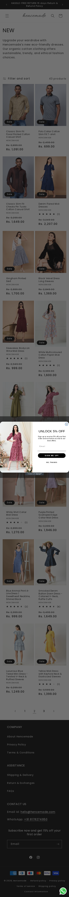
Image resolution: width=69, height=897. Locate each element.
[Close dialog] (66, 424)
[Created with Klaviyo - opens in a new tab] (34, 474)
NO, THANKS (51, 462)
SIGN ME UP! (52, 456)
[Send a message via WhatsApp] (63, 891)
